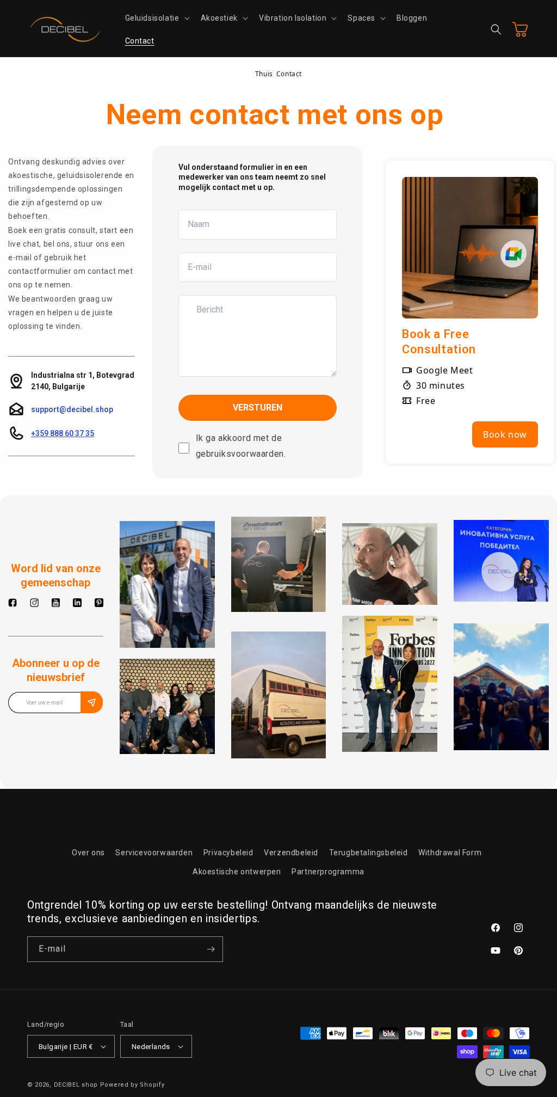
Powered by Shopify (132, 1084)
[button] (156, 18)
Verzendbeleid (291, 852)
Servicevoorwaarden (154, 852)
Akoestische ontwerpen (237, 871)
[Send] (92, 702)
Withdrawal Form (449, 852)
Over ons (88, 852)
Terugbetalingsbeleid (368, 852)
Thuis (264, 73)
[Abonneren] (210, 949)
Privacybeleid (228, 852)
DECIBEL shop (76, 1084)
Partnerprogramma (328, 871)
